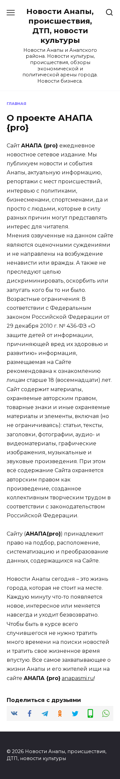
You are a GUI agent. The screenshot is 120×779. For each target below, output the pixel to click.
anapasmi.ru (78, 678)
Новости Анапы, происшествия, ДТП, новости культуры (60, 26)
